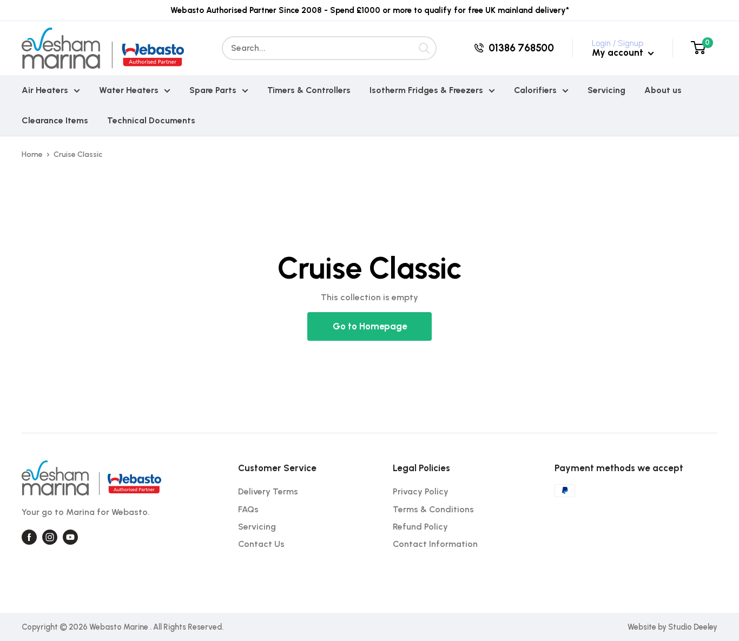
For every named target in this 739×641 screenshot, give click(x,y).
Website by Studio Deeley (672, 627)
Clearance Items (55, 120)
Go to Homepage (370, 326)
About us (663, 90)
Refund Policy (420, 526)
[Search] (425, 48)
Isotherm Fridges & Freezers (426, 90)
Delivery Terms (268, 491)
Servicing (606, 90)
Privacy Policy (420, 491)
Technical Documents (151, 120)
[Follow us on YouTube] (70, 537)
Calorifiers (535, 90)
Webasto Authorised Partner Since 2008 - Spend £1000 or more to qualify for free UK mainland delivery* (369, 10)
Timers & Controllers (309, 90)
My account (618, 52)
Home (32, 154)
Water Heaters (129, 90)
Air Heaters (45, 90)
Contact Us (261, 544)
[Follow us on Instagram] (49, 537)
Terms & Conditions (433, 509)
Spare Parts (212, 90)
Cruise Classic (78, 154)
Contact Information (435, 544)
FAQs (248, 509)
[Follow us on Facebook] (29, 537)
